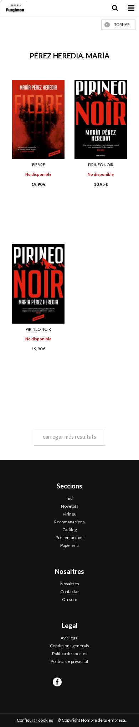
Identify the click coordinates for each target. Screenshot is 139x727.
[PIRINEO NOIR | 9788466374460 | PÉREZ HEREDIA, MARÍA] (101, 119)
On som (69, 599)
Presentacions (69, 537)
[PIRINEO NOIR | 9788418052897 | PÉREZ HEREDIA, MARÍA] (38, 284)
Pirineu (70, 514)
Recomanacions (69, 521)
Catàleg (69, 529)
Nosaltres (69, 583)
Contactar (69, 591)
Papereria (69, 545)
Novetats (69, 506)
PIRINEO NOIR (100, 164)
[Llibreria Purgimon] (15, 9)
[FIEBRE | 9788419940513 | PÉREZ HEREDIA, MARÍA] (38, 119)
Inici (69, 498)
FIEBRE (38, 164)
